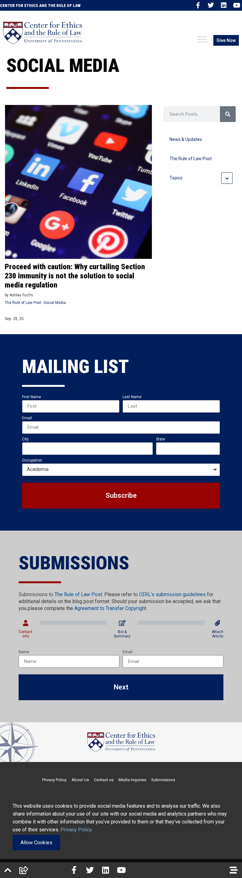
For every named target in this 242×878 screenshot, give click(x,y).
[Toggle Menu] (202, 40)
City (25, 439)
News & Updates (186, 139)
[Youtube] (236, 5)
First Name (31, 397)
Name (24, 652)
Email (27, 418)
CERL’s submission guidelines (172, 594)
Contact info (25, 634)
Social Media (54, 302)
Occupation (32, 460)
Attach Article (217, 634)
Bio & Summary (122, 634)
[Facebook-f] (198, 5)
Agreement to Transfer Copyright (110, 608)
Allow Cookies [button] (36, 843)
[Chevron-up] (8, 870)
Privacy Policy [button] (76, 830)
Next (121, 687)
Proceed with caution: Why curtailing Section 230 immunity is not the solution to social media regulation (75, 275)
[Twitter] (210, 5)
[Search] (228, 114)
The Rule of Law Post (23, 302)
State (160, 439)
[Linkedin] (223, 5)
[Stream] (233, 870)
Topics (176, 177)
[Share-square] (24, 870)
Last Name (132, 397)
